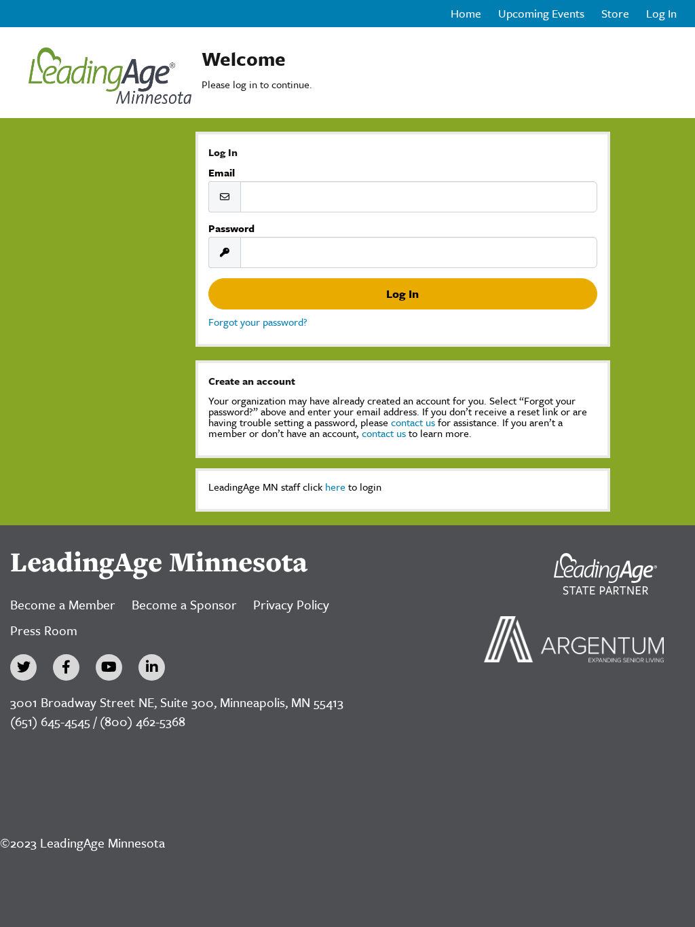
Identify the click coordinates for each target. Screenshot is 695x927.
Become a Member (62, 604)
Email (221, 172)
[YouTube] (109, 667)
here (335, 486)
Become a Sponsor (184, 604)
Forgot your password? (257, 321)
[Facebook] (66, 667)
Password (231, 228)
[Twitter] (23, 667)
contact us (413, 422)
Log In (661, 13)
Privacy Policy (291, 604)
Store (615, 13)
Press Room (43, 630)
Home (466, 13)
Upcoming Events (541, 13)
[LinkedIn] (151, 667)
